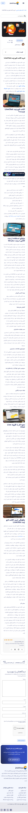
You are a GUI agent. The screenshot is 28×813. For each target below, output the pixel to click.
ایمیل (24, 706)
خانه (25, 10)
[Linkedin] (4, 810)
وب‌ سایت (24, 713)
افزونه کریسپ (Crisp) (14, 216)
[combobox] (13, 16)
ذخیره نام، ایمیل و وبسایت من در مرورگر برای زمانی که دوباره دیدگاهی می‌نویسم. (15, 722)
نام (25, 699)
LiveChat (20, 536)
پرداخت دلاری (22, 86)
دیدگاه (24, 679)
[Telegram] (10, 810)
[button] (23, 3)
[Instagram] (1, 810)
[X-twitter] (7, 810)
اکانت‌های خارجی (20, 10)
